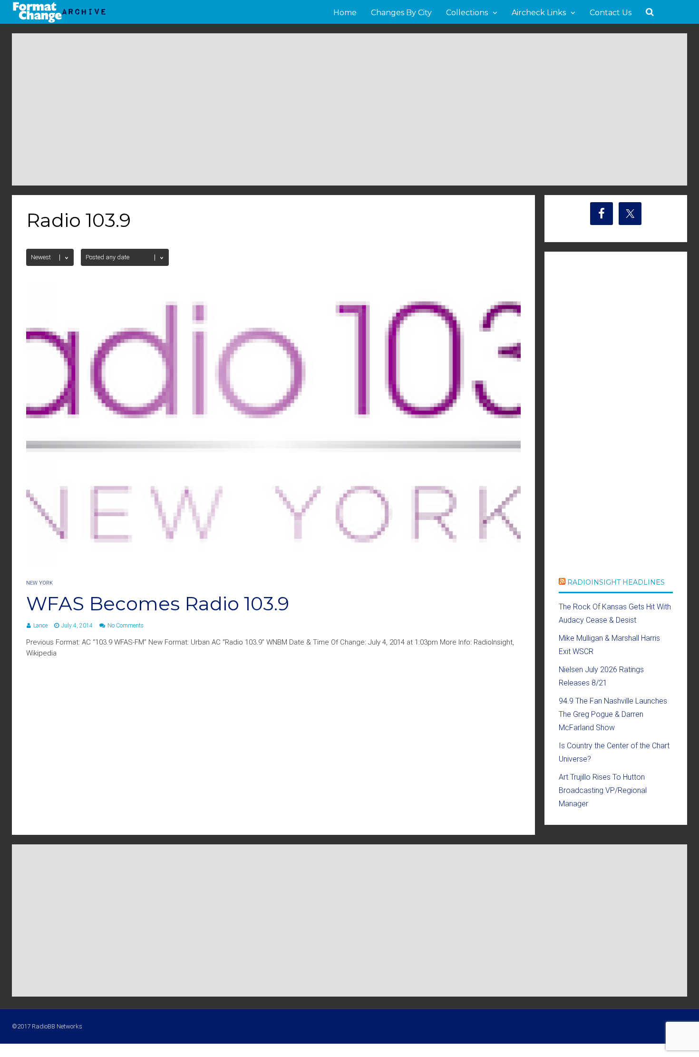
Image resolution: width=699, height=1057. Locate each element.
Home (345, 12)
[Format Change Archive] (59, 21)
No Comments (125, 625)
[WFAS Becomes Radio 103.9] (273, 562)
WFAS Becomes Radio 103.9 (157, 603)
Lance (40, 625)
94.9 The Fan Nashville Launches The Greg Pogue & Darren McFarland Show (613, 714)
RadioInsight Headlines (616, 582)
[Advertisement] (349, 109)
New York (39, 583)
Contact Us (610, 12)
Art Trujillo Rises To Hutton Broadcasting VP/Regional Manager (603, 790)
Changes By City (401, 12)
